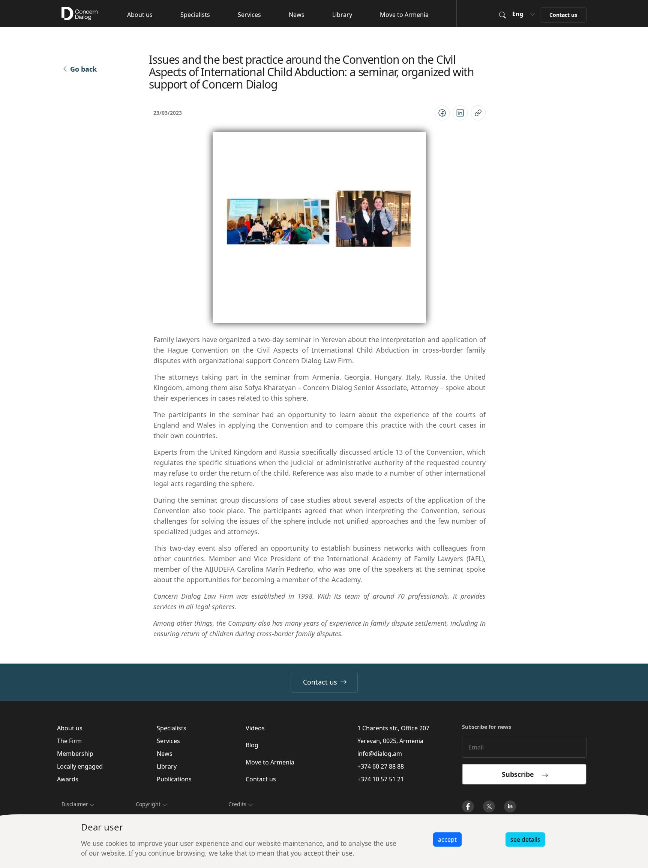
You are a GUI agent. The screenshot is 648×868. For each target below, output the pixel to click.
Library (342, 15)
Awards (67, 779)
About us (140, 15)
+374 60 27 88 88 (380, 766)
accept (447, 839)
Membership (75, 753)
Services (249, 15)
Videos (255, 728)
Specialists (195, 15)
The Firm (69, 741)
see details (525, 839)
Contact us (320, 681)
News (296, 15)
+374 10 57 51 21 (380, 779)
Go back (83, 69)
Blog (252, 745)
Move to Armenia (404, 15)
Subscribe (522, 774)
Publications (174, 779)
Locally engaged (80, 766)
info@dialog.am (379, 753)
